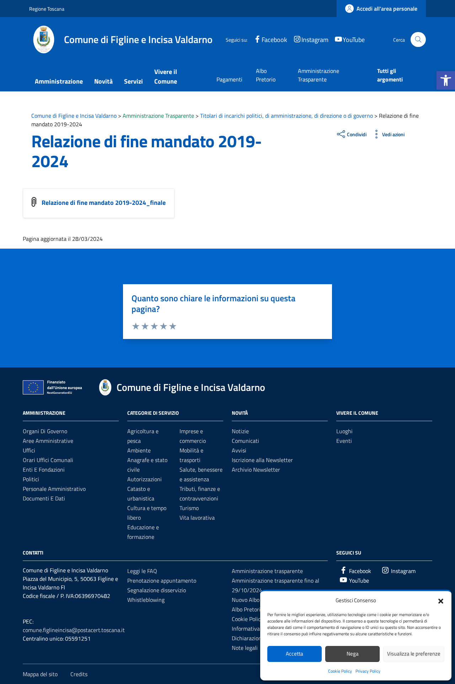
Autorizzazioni (144, 479)
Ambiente (139, 450)
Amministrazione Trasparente (318, 75)
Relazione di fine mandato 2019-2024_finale (104, 202)
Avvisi (239, 450)
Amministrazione (59, 81)
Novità (103, 81)
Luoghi (344, 431)
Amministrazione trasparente (267, 571)
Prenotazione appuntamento (161, 580)
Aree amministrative (48, 440)
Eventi (344, 440)
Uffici (29, 450)
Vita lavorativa (197, 517)
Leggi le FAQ (142, 571)
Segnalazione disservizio (156, 590)
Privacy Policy (367, 671)
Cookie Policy (340, 671)
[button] (446, 80)
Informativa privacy (255, 628)
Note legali (245, 647)
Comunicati (245, 440)
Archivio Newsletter (256, 469)
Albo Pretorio (265, 75)
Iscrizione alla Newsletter (262, 460)
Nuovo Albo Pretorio (256, 599)
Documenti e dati (44, 498)
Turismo (189, 508)
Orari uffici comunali (48, 460)
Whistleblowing (146, 599)
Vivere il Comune (165, 76)
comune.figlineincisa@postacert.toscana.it (74, 630)
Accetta (294, 653)
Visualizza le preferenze (413, 653)
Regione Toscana (46, 8)
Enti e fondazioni (44, 469)
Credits (78, 674)
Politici (31, 479)
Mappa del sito (40, 674)
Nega (353, 653)
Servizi (133, 81)
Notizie (240, 431)
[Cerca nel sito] (418, 39)
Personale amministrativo (54, 488)
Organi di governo (45, 431)
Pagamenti (229, 79)
